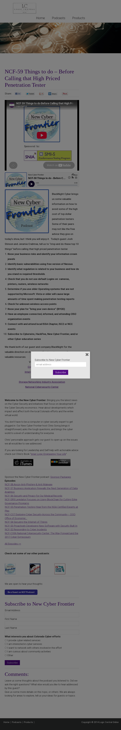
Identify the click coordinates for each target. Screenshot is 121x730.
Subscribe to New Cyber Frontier (52, 359)
